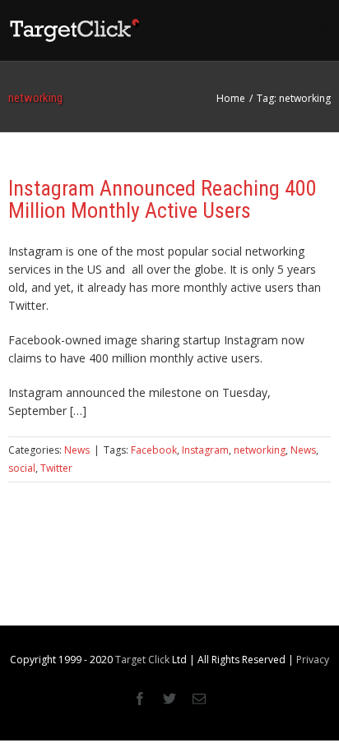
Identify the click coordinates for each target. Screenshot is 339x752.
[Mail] (199, 698)
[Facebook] (139, 698)
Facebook (154, 450)
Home (230, 98)
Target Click (142, 660)
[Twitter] (169, 698)
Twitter (56, 468)
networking (260, 450)
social (21, 468)
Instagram (205, 450)
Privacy (312, 660)
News (77, 450)
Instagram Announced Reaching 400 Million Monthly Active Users (162, 199)
